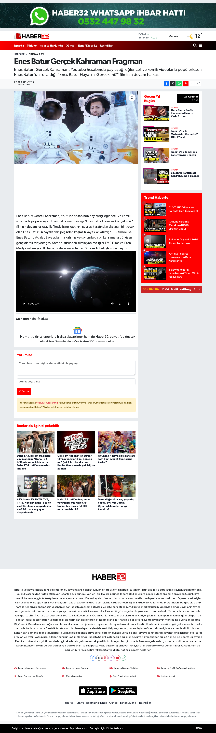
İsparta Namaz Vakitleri (126, 668)
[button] (195, 289)
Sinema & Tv (36, 54)
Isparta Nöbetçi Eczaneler (32, 668)
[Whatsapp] (123, 658)
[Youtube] (117, 658)
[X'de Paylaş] (173, 83)
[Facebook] (93, 658)
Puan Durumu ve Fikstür (30, 676)
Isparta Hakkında (51, 45)
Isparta (19, 45)
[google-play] (123, 690)
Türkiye (32, 45)
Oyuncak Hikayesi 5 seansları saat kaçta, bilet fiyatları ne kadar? (116, 459)
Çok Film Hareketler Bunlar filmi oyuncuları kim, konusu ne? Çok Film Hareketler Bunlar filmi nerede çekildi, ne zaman (76, 462)
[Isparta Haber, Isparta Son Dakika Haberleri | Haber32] (31, 36)
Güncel (70, 45)
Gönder (24, 391)
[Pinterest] (105, 658)
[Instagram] (111, 658)
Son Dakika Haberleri (124, 676)
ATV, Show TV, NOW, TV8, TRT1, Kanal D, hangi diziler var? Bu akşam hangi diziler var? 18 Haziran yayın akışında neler (34, 506)
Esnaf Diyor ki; (87, 45)
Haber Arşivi (168, 676)
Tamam (199, 728)
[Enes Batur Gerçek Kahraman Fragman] (76, 127)
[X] (99, 658)
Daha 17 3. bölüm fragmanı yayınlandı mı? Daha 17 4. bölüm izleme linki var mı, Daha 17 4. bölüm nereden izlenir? (33, 462)
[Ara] (195, 45)
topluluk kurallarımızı (47, 403)
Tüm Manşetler (74, 676)
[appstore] (93, 690)
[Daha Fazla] (185, 83)
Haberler (19, 54)
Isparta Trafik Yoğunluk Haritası (178, 668)
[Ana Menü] (199, 45)
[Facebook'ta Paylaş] (166, 83)
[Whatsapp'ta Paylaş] (179, 83)
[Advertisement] (76, 188)
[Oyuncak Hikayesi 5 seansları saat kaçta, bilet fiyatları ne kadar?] (117, 442)
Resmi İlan (106, 45)
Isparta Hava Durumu (77, 668)
